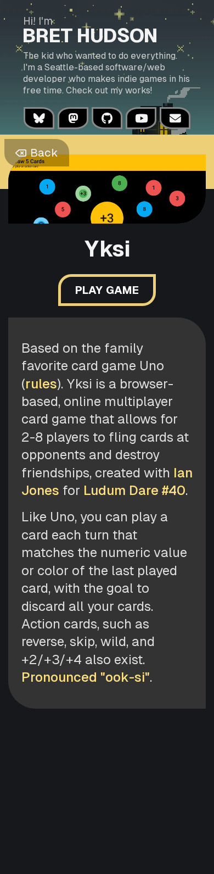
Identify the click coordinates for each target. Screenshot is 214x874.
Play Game (107, 290)
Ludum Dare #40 (134, 490)
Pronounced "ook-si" (85, 677)
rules (41, 383)
